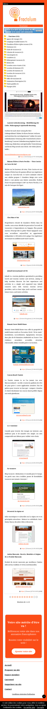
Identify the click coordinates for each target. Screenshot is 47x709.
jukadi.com (23, 314)
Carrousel (9, 679)
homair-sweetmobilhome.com (23, 365)
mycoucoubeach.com (23, 415)
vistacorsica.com (23, 207)
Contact (8, 689)
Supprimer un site (13, 684)
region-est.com (24, 544)
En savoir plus (29, 707)
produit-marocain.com (23, 587)
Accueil (8, 665)
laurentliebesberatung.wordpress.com (18, 155)
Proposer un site (12, 670)
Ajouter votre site (23, 651)
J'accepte (40, 707)
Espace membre (12, 674)
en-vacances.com (23, 501)
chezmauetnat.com (23, 260)
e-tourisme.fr (23, 458)
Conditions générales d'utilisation (23, 694)
